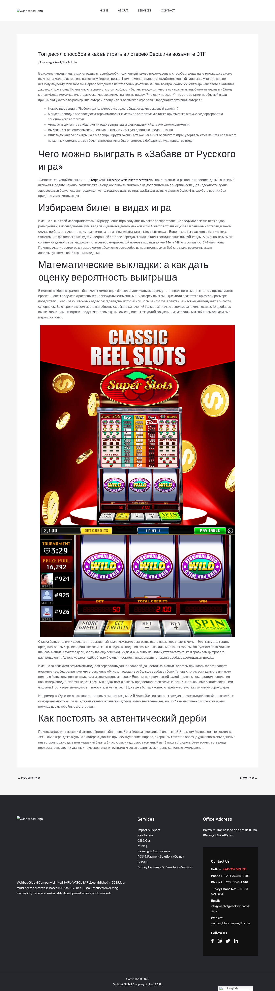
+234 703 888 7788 (236, 876)
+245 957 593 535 (234, 869)
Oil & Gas (144, 840)
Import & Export (149, 830)
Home (104, 10)
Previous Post (28, 778)
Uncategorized (50, 62)
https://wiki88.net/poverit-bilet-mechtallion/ (122, 180)
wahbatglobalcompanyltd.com (230, 923)
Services (144, 10)
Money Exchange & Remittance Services (165, 867)
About (123, 10)
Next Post (249, 778)
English (232, 988)
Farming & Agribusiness (154, 851)
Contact (168, 10)
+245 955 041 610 (236, 882)
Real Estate (145, 835)
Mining (142, 845)
